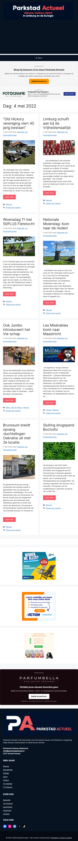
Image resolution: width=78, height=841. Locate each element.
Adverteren (7, 807)
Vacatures (7, 810)
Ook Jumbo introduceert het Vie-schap (16, 329)
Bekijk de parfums (39, 696)
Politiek (6, 773)
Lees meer (9, 197)
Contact (6, 814)
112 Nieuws (7, 787)
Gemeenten (8, 770)
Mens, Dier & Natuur (14, 408)
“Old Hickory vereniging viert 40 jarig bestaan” (18, 123)
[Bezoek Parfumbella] (39, 679)
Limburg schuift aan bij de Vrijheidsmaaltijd (57, 123)
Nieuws (9, 204)
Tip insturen (8, 804)
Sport (5, 777)
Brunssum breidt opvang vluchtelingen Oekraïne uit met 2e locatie (17, 433)
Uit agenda (7, 784)
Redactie (6, 800)
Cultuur (49, 410)
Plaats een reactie (13, 208)
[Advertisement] (39, 39)
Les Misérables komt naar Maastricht (55, 329)
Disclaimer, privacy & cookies (61, 838)
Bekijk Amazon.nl (39, 81)
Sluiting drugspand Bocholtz (58, 427)
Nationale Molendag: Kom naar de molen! (56, 223)
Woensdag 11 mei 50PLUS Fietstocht (19, 221)
